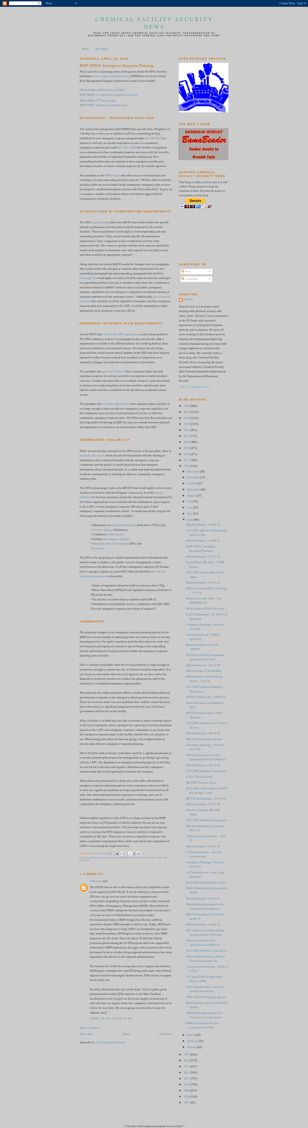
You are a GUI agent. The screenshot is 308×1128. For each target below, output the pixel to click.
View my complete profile (194, 387)
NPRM (159, 858)
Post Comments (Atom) (110, 1042)
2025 (187, 412)
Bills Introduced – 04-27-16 (203, 556)
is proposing (98, 222)
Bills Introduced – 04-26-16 (203, 582)
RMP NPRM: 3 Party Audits (98, 100)
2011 (187, 1078)
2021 (187, 436)
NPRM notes (112, 175)
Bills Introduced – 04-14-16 (203, 765)
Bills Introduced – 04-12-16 (203, 804)
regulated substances (123, 525)
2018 (187, 454)
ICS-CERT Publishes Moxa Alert (206, 882)
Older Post (165, 1034)
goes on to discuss (114, 371)
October (192, 483)
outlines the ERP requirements (121, 334)
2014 (187, 1060)
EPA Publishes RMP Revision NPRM (102, 90)
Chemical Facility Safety (103, 858)
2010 (187, 1084)
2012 (187, 1072)
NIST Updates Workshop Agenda (206, 997)
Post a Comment (89, 1027)
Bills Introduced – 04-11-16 (203, 846)
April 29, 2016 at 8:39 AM (111, 1018)
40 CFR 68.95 (153, 138)
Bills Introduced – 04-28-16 (203, 540)
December (193, 471)
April (190, 519)
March (191, 1035)
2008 (187, 1096)
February (192, 1041)
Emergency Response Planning (137, 858)
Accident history (102, 529)
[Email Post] (116, 853)
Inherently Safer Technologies (110, 543)
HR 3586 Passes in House (201, 782)
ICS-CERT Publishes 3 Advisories (206, 771)
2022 (187, 430)
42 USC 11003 (128, 147)
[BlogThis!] (126, 853)
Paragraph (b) (88, 278)
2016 (187, 466)
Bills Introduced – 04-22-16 (203, 665)
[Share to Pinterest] (139, 853)
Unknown (96, 881)
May (190, 513)
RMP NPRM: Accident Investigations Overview (109, 94)
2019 (187, 448)
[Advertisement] (199, 235)
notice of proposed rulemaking (111, 76)
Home (85, 48)
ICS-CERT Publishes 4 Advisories (206, 820)
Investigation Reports (116, 539)
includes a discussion (116, 404)
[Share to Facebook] (134, 853)
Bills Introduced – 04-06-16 (203, 924)
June (190, 507)
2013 (187, 1066)
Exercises (98, 548)
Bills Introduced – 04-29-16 (203, 524)
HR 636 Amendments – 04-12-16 (206, 798)
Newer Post (86, 1034)
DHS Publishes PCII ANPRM (203, 671)
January (192, 1047)
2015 (187, 1054)
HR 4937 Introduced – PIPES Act (206, 697)
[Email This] (122, 853)
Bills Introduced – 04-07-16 (203, 898)
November (193, 477)
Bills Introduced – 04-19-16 (203, 733)
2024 (187, 418)
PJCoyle (188, 300)
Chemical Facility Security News (154, 22)
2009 (187, 1090)
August (191, 495)
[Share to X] (130, 853)
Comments (191, 278)
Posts (187, 271)
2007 (187, 1102)
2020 (187, 442)
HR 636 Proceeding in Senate (204, 739)
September (193, 489)
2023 (187, 424)
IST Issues (102, 48)
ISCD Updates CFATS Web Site (205, 608)
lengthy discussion (93, 455)
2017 (187, 460)
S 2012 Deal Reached (199, 776)
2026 (187, 406)
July (190, 501)
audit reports (115, 534)
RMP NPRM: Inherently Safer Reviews (103, 105)
